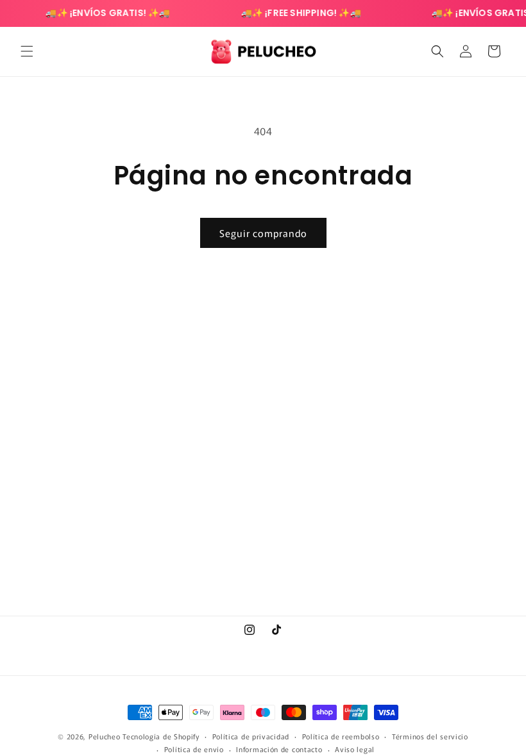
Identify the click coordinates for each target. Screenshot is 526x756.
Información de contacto (279, 749)
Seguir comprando (263, 233)
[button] (27, 51)
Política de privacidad (250, 736)
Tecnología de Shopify (161, 736)
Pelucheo (105, 736)
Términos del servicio (430, 736)
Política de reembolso (341, 736)
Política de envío (194, 749)
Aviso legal (355, 749)
